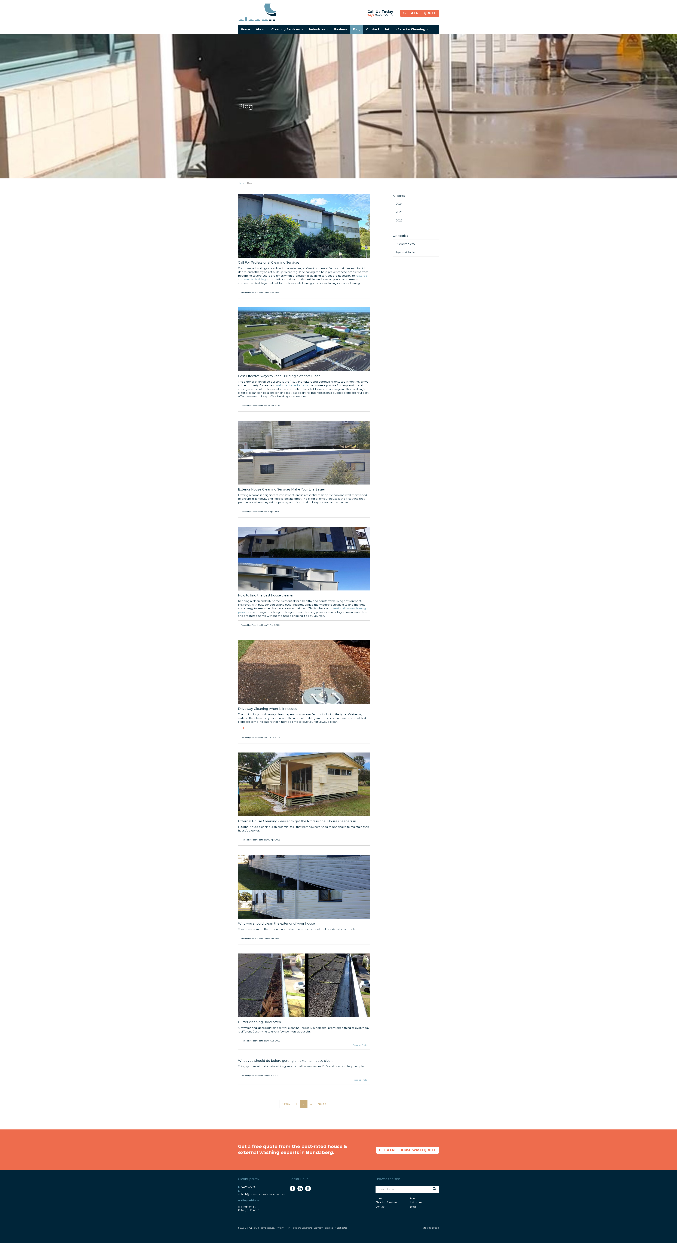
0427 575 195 (380, 15)
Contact (380, 1206)
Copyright (318, 1228)
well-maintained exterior (292, 385)
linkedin (300, 1188)
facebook (292, 1188)
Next (321, 1103)
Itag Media (434, 1228)
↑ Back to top (341, 1228)
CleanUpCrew (257, 12)
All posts (399, 195)
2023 (399, 212)
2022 (399, 220)
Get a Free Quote (419, 13)
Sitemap (329, 1228)
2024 (399, 203)
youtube (308, 1188)
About (413, 1198)
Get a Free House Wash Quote (407, 1150)
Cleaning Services (386, 1202)
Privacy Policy (283, 1228)
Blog (413, 1206)
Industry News (405, 243)
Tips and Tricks (360, 1045)
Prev (287, 1103)
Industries (416, 1202)
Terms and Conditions (302, 1228)
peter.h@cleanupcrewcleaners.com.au (261, 1194)
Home (379, 1198)
